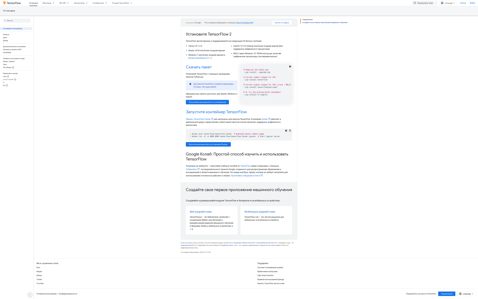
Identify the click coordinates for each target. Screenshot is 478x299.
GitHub (463, 3)
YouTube (40, 283)
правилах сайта (227, 245)
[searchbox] (16, 21)
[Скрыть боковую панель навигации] (30, 294)
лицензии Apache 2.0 (188, 245)
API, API (62, 3)
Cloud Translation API (244, 23)
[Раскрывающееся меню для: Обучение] (54, 3)
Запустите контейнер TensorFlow (216, 111)
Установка (33, 3)
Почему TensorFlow (120, 3)
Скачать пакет (199, 67)
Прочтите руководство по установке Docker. (208, 144)
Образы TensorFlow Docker (198, 119)
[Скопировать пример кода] (290, 131)
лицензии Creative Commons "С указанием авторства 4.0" (255, 243)
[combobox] (424, 3)
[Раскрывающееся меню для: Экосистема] (87, 3)
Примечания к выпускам (267, 271)
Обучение (46, 3)
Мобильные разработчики (259, 211)
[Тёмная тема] (290, 66)
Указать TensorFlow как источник (270, 283)
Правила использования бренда (270, 279)
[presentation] (239, 192)
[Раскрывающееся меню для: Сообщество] (107, 3)
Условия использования (46, 294)
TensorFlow (245, 166)
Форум (39, 271)
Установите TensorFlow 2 (208, 34)
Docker (265, 119)
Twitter (39, 279)
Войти (472, 3)
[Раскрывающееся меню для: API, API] (69, 3)
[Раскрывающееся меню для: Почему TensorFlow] (132, 3)
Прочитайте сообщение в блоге (245, 175)
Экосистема (79, 3)
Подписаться (446, 294)
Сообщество (98, 3)
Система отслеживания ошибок (270, 267)
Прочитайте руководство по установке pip (207, 102)
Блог (38, 267)
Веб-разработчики (201, 211)
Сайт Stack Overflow (265, 275)
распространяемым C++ (199, 58)
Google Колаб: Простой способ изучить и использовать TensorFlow (237, 157)
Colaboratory (191, 169)
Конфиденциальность (68, 294)
